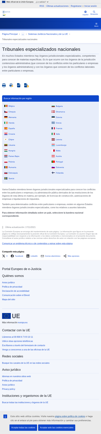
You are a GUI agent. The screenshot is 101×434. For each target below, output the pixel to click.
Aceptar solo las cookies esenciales (56, 427)
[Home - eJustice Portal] (6, 13)
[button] (5, 256)
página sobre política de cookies (70, 416)
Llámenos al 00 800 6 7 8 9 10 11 (17, 337)
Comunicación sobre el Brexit (16, 295)
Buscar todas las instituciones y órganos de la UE (25, 402)
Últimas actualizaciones (57, 6)
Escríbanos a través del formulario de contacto (23, 345)
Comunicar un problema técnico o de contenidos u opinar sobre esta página (37, 243)
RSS (42, 6)
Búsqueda (94, 14)
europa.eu (22, 322)
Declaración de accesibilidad (15, 291)
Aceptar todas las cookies (23, 427)
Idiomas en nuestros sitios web (16, 376)
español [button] (85, 15)
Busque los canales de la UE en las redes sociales (25, 363)
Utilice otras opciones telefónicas (17, 341)
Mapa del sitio (8, 299)
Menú (96, 26)
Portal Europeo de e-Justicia (21, 269)
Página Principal (10, 34)
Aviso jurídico (8, 282)
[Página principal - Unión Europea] (11, 316)
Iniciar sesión (90, 6)
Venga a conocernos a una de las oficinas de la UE (26, 349)
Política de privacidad (12, 287)
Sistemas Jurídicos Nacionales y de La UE (48, 34)
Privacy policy (8, 389)
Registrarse (76, 6)
